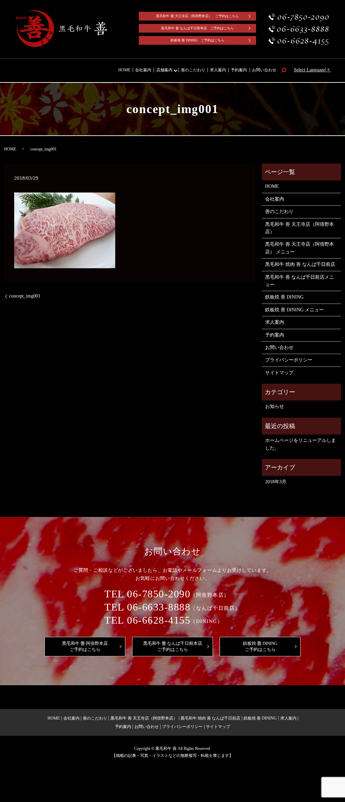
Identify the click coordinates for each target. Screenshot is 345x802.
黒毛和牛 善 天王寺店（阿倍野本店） (299, 228)
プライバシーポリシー (288, 359)
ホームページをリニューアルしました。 (300, 444)
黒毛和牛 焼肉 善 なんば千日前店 (300, 264)
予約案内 (239, 70)
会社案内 (143, 70)
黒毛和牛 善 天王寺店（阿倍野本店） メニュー (299, 248)
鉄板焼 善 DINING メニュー (294, 309)
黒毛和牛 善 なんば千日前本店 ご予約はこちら (197, 28)
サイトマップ (279, 372)
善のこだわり (193, 70)
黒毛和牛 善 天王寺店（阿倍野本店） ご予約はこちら (197, 16)
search (284, 70)
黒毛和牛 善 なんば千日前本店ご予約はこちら (172, 646)
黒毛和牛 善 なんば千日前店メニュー (299, 281)
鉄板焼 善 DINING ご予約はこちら (197, 40)
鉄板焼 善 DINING (284, 297)
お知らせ (274, 406)
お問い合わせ (264, 70)
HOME (124, 70)
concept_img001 (24, 296)
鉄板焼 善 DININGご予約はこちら (260, 646)
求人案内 (218, 70)
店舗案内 (164, 70)
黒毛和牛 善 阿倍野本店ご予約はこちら (85, 646)
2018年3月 (275, 481)
